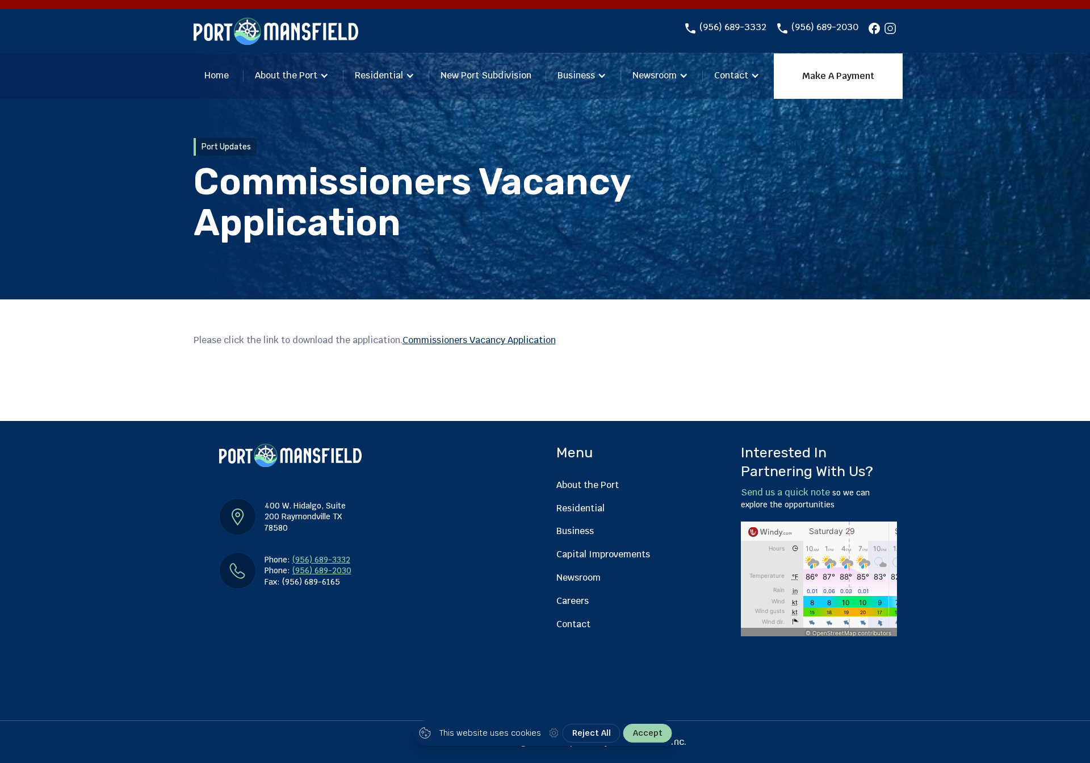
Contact (731, 75)
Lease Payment (714, 135)
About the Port (286, 75)
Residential (379, 75)
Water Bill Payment (813, 135)
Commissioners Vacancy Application (479, 340)
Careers (572, 601)
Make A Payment (838, 76)
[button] (292, 76)
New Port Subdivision (486, 75)
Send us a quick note (785, 492)
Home (216, 75)
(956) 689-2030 (824, 27)
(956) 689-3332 (732, 27)
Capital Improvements (603, 554)
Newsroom (654, 75)
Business (576, 75)
